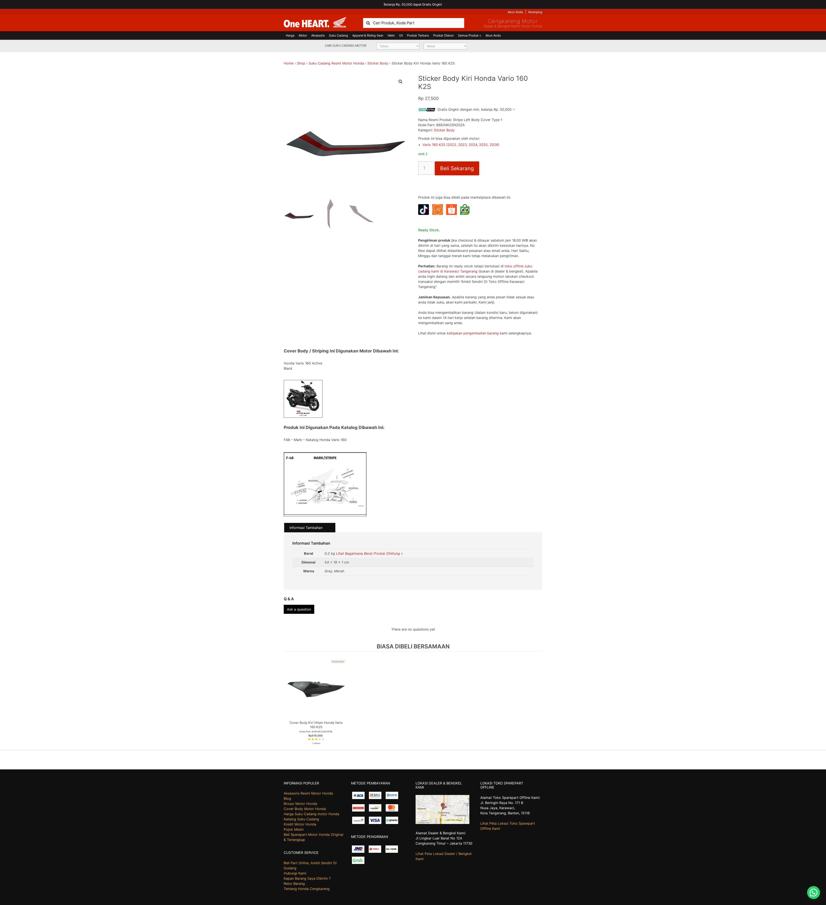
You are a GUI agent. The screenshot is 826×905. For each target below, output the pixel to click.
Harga (290, 35)
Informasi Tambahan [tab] (306, 527)
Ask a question (299, 609)
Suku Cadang (338, 35)
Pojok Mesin (294, 829)
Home (288, 63)
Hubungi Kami (295, 873)
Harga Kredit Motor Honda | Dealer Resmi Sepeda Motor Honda (315, 22)
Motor (303, 35)
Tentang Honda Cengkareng (307, 889)
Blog (287, 798)
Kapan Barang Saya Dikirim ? (307, 878)
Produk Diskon (443, 35)
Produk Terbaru (418, 35)
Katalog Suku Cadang (301, 819)
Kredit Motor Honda (300, 824)
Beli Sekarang (457, 168)
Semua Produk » (469, 35)
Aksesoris (318, 35)
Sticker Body (377, 63)
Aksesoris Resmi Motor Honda (308, 793)
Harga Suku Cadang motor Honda (311, 814)
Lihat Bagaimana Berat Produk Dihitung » (369, 553)
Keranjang (535, 12)
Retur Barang (294, 883)
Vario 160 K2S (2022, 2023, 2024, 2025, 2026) (460, 144)
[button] (400, 82)
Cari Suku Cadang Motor (345, 45)
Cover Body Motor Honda (305, 809)
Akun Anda (515, 12)
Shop (301, 63)
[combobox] (413, 23)
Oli (401, 35)
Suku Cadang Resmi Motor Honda (336, 63)
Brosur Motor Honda (300, 803)
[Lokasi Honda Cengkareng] (442, 823)
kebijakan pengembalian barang (473, 333)
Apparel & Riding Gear (367, 35)
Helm (391, 35)
